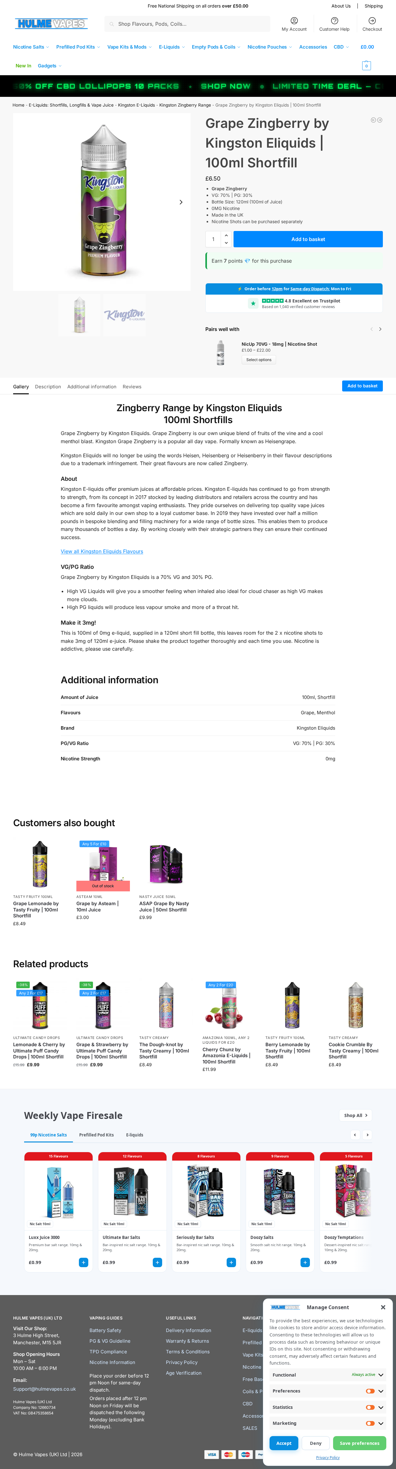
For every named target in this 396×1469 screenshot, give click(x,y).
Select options (258, 359)
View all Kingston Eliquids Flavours (102, 551)
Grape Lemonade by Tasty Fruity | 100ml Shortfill (36, 909)
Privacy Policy (328, 1457)
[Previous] (371, 329)
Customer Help (334, 29)
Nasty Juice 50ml (157, 897)
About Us (341, 5)
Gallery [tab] (21, 387)
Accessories (256, 1416)
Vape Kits (253, 1355)
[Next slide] (181, 202)
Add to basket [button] (40, 936)
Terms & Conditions (188, 1352)
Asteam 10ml (89, 897)
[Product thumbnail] (223, 353)
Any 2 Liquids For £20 (226, 1040)
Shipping (374, 5)
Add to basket (308, 239)
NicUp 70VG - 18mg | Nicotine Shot (279, 344)
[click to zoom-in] (102, 202)
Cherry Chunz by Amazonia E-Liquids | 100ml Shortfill (226, 1056)
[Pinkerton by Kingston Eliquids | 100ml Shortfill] (373, 120)
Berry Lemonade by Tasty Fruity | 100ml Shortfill (287, 1050)
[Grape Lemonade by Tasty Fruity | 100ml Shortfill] (40, 864)
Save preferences (359, 1443)
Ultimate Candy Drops (36, 1038)
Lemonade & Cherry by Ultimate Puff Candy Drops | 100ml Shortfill (39, 1050)
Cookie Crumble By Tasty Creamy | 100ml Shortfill (353, 1050)
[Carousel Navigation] (374, 329)
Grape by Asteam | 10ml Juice (97, 906)
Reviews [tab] (132, 387)
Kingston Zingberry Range (185, 105)
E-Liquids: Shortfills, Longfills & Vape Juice (71, 105)
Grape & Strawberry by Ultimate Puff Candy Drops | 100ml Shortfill (102, 1050)
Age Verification (184, 1373)
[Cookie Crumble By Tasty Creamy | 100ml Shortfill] (356, 1005)
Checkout (372, 29)
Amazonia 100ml (219, 1038)
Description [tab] (48, 387)
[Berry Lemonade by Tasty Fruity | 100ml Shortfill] (292, 1005)
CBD (248, 1404)
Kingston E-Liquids (136, 105)
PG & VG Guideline (110, 1341)
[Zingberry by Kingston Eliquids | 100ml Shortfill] (380, 120)
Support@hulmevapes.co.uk (44, 1389)
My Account (294, 29)
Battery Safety (105, 1330)
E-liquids (252, 1330)
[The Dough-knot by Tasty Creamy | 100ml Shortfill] (166, 1005)
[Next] (380, 329)
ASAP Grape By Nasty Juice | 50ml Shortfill (164, 906)
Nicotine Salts (258, 1367)
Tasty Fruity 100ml (33, 897)
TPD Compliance (108, 1352)
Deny (315, 1443)
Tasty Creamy (153, 1038)
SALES (250, 1428)
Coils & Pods (257, 1391)
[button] (383, 1307)
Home (18, 105)
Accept (283, 1443)
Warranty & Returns (187, 1341)
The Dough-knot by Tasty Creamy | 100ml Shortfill (164, 1050)
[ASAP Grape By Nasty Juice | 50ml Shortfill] (166, 864)
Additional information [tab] (91, 387)
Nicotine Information (112, 1362)
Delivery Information (188, 1330)
